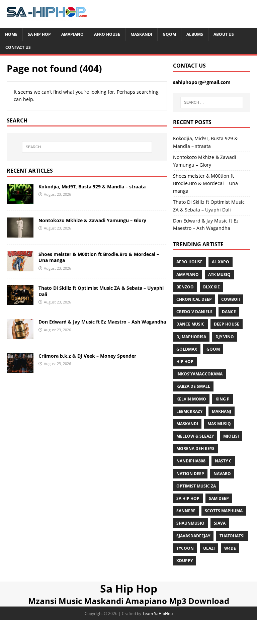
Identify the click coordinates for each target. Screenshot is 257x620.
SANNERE (185, 511)
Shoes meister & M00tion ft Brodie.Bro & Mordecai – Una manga (98, 257)
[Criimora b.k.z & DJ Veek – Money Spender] (20, 369)
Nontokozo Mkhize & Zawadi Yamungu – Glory (92, 220)
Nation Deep (190, 473)
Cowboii (230, 299)
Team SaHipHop (157, 613)
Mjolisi (231, 436)
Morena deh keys (195, 448)
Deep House (226, 324)
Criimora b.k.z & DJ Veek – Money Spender (87, 356)
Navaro (222, 473)
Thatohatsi (232, 536)
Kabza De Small (193, 386)
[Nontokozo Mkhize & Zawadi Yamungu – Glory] (20, 234)
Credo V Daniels (194, 312)
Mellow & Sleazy (195, 436)
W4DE (230, 548)
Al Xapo (220, 262)
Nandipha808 (190, 461)
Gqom (169, 34)
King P (223, 399)
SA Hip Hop (187, 498)
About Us (223, 34)
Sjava (220, 523)
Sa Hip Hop (39, 34)
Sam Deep (219, 498)
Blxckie (211, 287)
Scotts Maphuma (224, 511)
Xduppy (184, 560)
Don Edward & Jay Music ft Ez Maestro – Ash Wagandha (102, 322)
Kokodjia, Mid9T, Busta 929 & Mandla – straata (92, 186)
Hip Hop (184, 361)
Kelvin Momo (191, 399)
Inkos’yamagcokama (199, 374)
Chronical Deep (194, 299)
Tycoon (185, 548)
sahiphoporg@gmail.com (202, 82)
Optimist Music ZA (196, 486)
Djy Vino (225, 337)
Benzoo (185, 287)
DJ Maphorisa (191, 337)
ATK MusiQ (219, 274)
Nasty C (223, 461)
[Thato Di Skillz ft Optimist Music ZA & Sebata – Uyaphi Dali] (20, 301)
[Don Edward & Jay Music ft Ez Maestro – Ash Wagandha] (20, 335)
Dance (229, 312)
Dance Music (190, 324)
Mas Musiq (219, 424)
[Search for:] (87, 147)
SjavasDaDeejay (193, 536)
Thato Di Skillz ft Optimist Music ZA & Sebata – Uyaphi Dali (101, 291)
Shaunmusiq (190, 523)
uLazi (209, 548)
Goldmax (186, 349)
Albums (194, 34)
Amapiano (72, 34)
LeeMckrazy (189, 411)
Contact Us (18, 47)
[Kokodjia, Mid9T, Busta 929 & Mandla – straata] (20, 200)
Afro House (107, 34)
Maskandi (141, 34)
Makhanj (221, 411)
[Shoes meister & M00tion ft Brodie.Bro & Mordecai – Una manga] (20, 267)
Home (11, 34)
